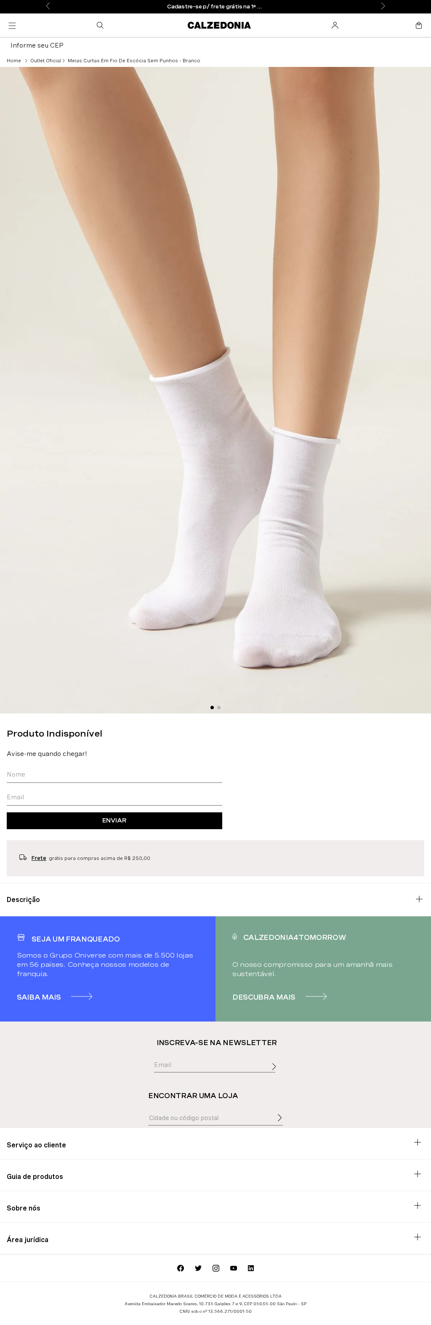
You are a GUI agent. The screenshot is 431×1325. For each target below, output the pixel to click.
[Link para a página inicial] (14, 60)
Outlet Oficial (45, 61)
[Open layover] (276, 1076)
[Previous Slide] (48, 6)
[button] (102, 25)
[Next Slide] (383, 6)
